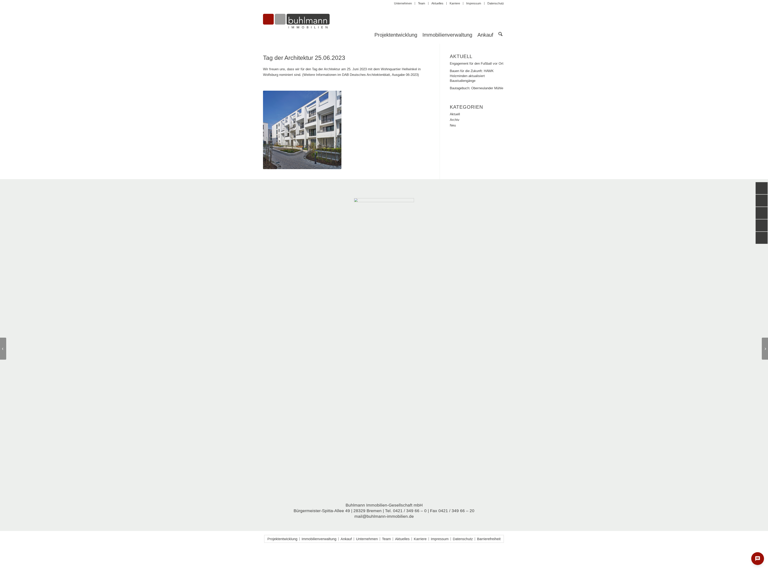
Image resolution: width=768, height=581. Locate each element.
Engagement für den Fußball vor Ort (476, 63)
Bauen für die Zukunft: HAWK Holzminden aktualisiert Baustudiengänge (472, 76)
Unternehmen (403, 3)
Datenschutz (495, 3)
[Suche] (500, 34)
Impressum (473, 3)
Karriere (455, 3)
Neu (453, 125)
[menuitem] (403, 3)
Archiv (454, 120)
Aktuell (455, 114)
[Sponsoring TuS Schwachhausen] (3, 349)
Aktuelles (437, 3)
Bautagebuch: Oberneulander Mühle (476, 88)
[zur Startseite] (296, 25)
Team (421, 3)
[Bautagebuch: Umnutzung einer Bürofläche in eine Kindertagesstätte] (765, 349)
